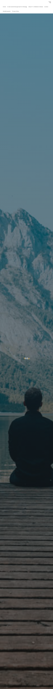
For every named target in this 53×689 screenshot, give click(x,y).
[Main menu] (49, 2)
